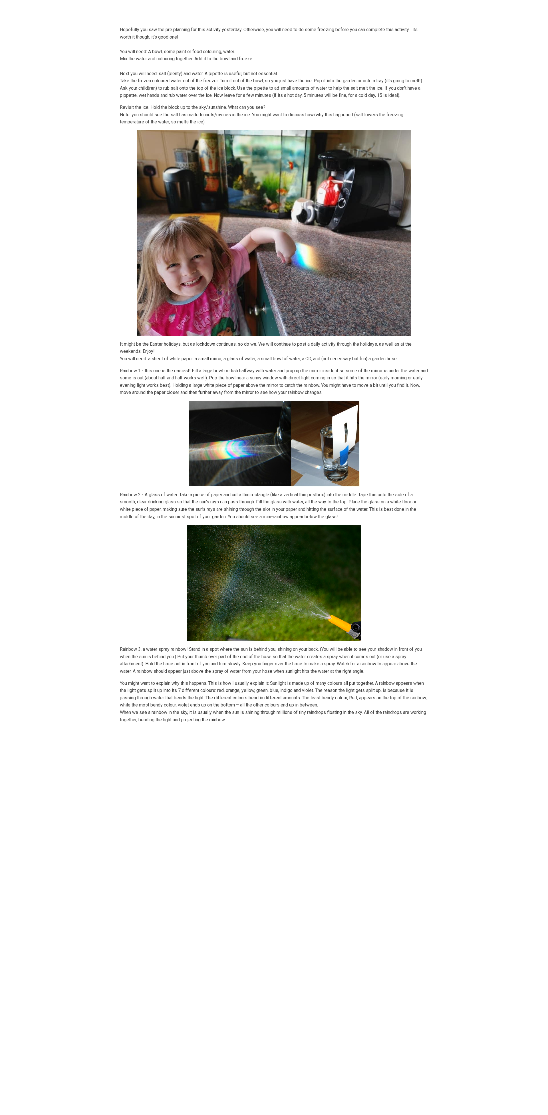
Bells (202, 10)
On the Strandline (344, 10)
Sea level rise (385, 10)
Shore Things (301, 10)
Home (155, 10)
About (177, 10)
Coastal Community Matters (247, 10)
